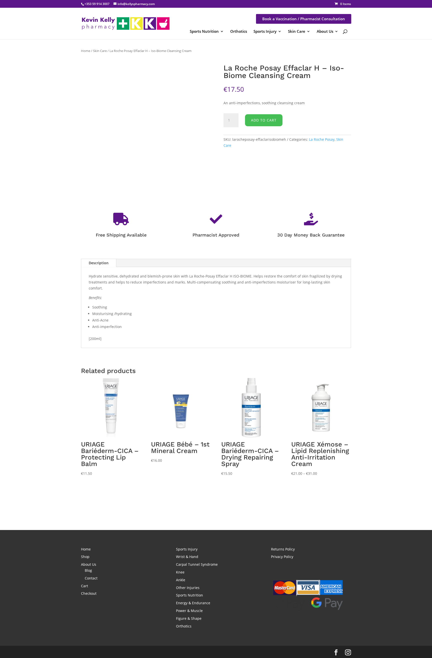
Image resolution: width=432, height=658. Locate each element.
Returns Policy (283, 549)
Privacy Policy (282, 556)
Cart (84, 586)
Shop (85, 556)
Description (98, 262)
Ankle (180, 580)
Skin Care (296, 31)
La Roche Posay (321, 139)
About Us (325, 31)
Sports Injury (265, 31)
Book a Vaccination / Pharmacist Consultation (303, 18)
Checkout (88, 593)
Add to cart (263, 120)
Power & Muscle (189, 610)
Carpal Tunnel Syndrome (197, 564)
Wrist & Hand (187, 556)
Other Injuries (188, 587)
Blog (88, 570)
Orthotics (238, 31)
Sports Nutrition (204, 31)
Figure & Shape (189, 618)
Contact (91, 578)
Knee (180, 572)
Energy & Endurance (193, 602)
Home (85, 50)
